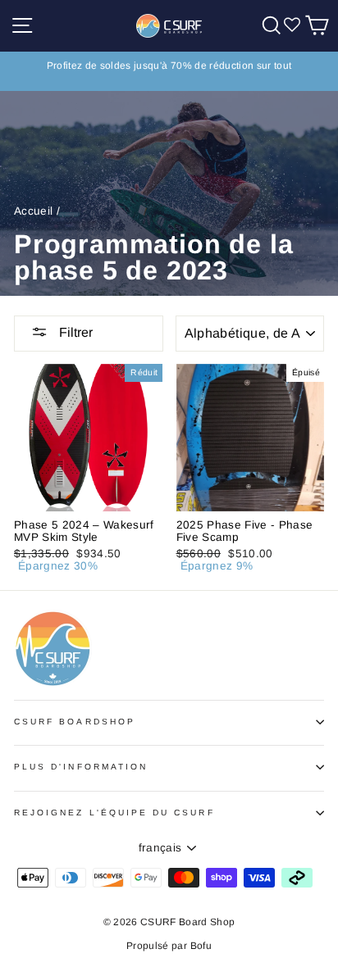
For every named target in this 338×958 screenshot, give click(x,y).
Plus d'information (81, 766)
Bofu (201, 945)
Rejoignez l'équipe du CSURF (114, 812)
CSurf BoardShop (74, 721)
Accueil (33, 211)
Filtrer (74, 332)
